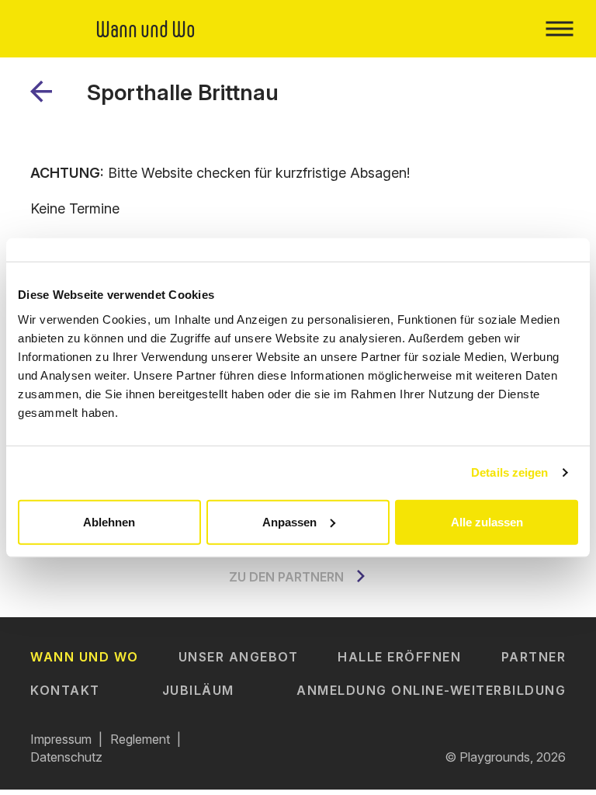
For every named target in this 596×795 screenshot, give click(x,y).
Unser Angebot (238, 657)
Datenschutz (66, 757)
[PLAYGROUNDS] (47, 97)
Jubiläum (198, 690)
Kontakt (65, 690)
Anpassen (289, 521)
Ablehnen (109, 521)
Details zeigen (509, 472)
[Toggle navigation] (559, 29)
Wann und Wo (84, 657)
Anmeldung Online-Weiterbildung (431, 690)
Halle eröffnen (399, 657)
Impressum (61, 739)
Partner (534, 657)
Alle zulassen (487, 521)
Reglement (140, 739)
